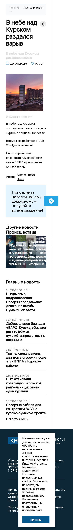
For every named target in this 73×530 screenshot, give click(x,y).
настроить (29, 503)
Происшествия (33, 8)
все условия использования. (33, 492)
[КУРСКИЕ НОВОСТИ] (13, 441)
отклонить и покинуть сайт (32, 508)
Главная (14, 8)
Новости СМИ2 (17, 419)
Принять (36, 519)
